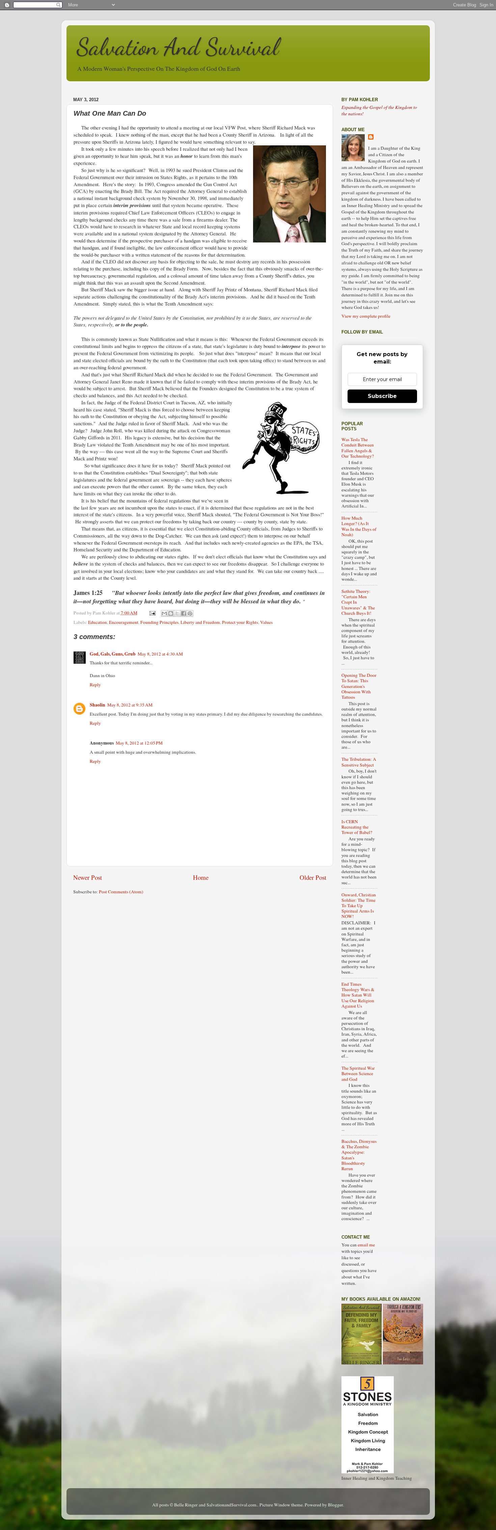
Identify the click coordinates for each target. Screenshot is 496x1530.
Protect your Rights (240, 622)
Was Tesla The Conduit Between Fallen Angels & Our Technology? (357, 447)
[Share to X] (177, 613)
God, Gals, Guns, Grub (113, 654)
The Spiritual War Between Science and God (358, 1073)
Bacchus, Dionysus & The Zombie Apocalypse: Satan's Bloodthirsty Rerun (359, 1155)
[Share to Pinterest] (190, 613)
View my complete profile (365, 316)
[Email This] (164, 613)
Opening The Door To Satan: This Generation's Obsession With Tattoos (359, 686)
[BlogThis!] (170, 613)
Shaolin (97, 704)
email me (366, 1245)
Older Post (313, 877)
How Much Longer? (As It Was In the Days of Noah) (359, 526)
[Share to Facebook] (183, 613)
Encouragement (123, 622)
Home (201, 877)
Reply (95, 685)
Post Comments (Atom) (121, 892)
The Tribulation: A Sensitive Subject (358, 762)
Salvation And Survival (178, 47)
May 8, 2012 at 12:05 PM (139, 743)
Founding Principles (159, 622)
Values (266, 622)
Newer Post (87, 877)
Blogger (335, 1505)
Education (97, 622)
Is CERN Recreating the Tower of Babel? (356, 826)
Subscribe (382, 396)
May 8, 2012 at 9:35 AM (130, 705)
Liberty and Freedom (200, 622)
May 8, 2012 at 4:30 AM (160, 654)
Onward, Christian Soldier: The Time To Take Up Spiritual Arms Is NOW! (358, 906)
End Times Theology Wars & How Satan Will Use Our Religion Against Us (358, 995)
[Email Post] (152, 613)
